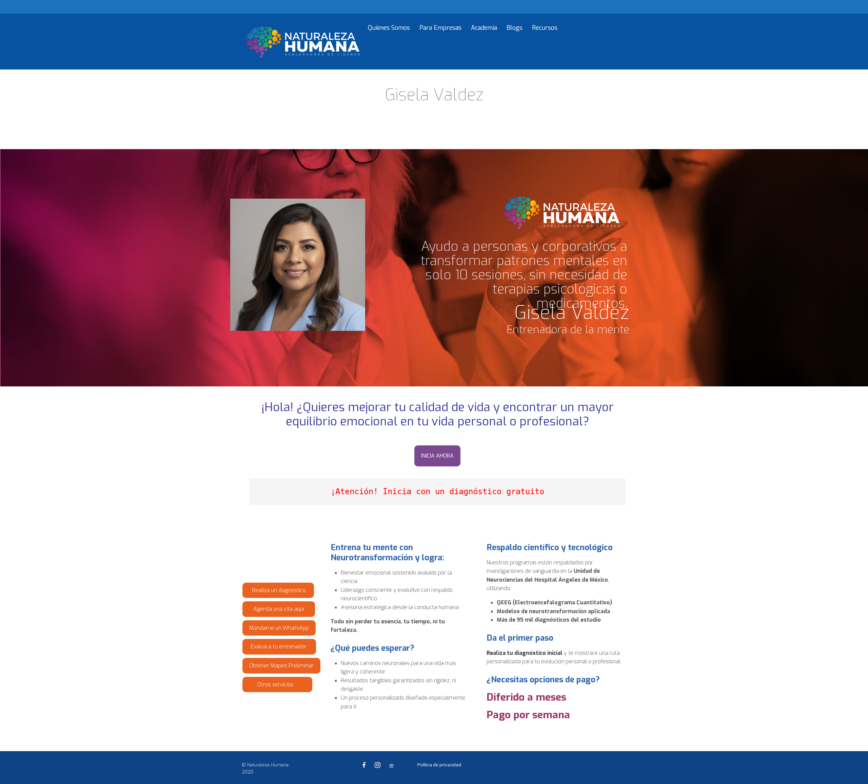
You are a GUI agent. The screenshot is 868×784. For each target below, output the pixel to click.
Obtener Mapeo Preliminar (281, 665)
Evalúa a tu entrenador (279, 646)
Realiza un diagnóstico (278, 590)
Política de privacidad (439, 765)
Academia (484, 28)
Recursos (544, 28)
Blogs (514, 28)
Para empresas (440, 28)
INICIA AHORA (437, 455)
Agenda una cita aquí (278, 608)
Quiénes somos (389, 28)
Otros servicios (277, 684)
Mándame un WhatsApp (279, 627)
